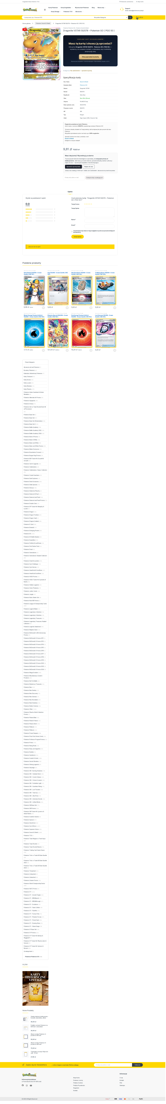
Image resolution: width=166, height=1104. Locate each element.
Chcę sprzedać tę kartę (90, 57)
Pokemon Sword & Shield (43, 23)
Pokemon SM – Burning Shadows (34, 771)
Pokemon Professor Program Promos (35, 739)
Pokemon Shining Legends (32, 764)
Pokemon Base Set (30, 414)
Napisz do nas (88, 166)
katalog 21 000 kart (77, 170)
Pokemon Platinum (30, 727)
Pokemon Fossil (29, 549)
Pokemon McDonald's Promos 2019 (35, 660)
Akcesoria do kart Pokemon (32, 367)
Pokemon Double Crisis (31, 503)
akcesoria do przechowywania (106, 170)
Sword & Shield (84, 81)
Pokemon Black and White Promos (35, 446)
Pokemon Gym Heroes (31, 567)
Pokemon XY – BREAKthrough (33, 901)
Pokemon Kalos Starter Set (32, 597)
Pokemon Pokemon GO (69, 28)
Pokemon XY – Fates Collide (33, 907)
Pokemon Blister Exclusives (33, 449)
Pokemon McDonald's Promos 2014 (35, 644)
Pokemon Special (30, 820)
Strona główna (26, 23)
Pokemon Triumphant (31, 871)
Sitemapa (122, 1085)
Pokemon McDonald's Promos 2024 (35, 669)
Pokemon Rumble (30, 752)
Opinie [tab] (70, 192)
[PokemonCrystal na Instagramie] (27, 1086)
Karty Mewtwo (29, 386)
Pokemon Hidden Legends (33, 585)
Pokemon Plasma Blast (31, 717)
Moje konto (141, 1)
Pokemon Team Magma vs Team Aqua (34, 839)
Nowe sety (101, 7)
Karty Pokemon (53, 7)
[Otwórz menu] (45, 10)
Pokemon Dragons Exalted (32, 521)
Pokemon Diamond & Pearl (33, 494)
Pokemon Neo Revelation (32, 699)
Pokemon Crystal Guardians (33, 475)
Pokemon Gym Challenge (32, 564)
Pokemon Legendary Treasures (34, 618)
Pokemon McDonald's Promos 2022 (35, 663)
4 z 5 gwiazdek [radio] (89, 204)
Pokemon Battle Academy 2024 (34, 433)
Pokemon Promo (30, 742)
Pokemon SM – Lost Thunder (33, 789)
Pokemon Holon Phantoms (32, 588)
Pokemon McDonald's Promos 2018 (35, 657)
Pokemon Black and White (32, 443)
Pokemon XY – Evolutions (32, 904)
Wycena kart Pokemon (82, 7)
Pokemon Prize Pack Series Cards (35, 736)
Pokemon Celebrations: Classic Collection (35, 471)
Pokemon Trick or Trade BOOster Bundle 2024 (35, 867)
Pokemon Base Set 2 (31, 424)
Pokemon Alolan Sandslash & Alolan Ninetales (34, 393)
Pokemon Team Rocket (31, 844)
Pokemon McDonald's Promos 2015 (35, 647)
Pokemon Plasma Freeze (32, 720)
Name (73, 219)
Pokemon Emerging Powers (33, 530)
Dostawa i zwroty (78, 1080)
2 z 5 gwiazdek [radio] (86, 204)
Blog (93, 7)
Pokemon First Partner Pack (33, 546)
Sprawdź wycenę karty (73, 166)
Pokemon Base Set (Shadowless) (33, 421)
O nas (121, 1077)
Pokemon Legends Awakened (33, 626)
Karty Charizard (29, 376)
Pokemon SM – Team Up (32, 792)
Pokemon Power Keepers (32, 733)
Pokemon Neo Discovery (32, 693)
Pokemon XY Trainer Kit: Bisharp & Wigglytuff (33, 937)
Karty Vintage (55, 11)
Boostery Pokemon (30, 370)
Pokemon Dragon (30, 511)
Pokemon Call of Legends (32, 464)
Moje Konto (76, 1077)
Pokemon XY (29, 892)
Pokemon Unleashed (31, 877)
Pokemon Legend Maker (32, 609)
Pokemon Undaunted (31, 874)
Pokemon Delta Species (32, 484)
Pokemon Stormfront (31, 823)
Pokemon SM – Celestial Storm (34, 774)
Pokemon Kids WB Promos (32, 600)
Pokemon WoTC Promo (31, 888)
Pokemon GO (83, 85)
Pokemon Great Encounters (33, 561)
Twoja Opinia (75, 208)
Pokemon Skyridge (30, 767)
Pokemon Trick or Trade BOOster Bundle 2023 (35, 861)
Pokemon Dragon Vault (31, 518)
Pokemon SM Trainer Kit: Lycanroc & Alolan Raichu (34, 812)
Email (73, 225)
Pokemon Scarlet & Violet (33, 758)
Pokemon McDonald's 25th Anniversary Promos (35, 634)
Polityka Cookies (78, 1083)
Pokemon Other (30, 709)
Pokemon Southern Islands (32, 816)
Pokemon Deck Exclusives (33, 481)
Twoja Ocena (75, 204)
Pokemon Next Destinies (32, 703)
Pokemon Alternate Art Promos (33, 397)
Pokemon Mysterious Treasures (34, 684)
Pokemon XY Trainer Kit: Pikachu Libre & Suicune (35, 942)
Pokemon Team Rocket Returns (34, 847)
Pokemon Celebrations (31, 467)
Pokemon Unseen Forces (32, 880)
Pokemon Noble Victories (32, 706)
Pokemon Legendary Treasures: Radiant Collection (35, 622)
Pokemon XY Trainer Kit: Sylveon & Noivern (33, 947)
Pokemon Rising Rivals (31, 745)
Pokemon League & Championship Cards (35, 604)
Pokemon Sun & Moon (32, 826)
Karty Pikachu (29, 389)
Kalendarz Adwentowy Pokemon (34, 373)
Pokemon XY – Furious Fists (33, 914)
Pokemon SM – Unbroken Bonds (34, 799)
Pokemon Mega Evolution (32, 672)
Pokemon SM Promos (31, 808)
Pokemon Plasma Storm (32, 723)
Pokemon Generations (31, 552)
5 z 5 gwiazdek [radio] (91, 204)
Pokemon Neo (29, 687)
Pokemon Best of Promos (32, 436)
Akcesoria (78, 11)
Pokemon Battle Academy (32, 427)
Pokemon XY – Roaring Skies (33, 923)
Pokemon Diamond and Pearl (33, 497)
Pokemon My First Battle (32, 681)
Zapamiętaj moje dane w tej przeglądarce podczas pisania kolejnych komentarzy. (94, 231)
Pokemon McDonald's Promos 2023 (35, 666)
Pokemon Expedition (31, 540)
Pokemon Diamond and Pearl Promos (35, 500)
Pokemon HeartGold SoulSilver (34, 573)
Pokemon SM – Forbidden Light (34, 783)
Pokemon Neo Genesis (31, 696)
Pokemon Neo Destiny (31, 690)
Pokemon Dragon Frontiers (32, 515)
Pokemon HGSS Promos (31, 576)
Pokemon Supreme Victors (33, 829)
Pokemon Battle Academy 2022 (34, 430)
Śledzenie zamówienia (127, 1)
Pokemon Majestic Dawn (32, 629)
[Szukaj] (130, 17)
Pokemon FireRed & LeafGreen (34, 543)
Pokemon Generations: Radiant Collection (35, 556)
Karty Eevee (28, 379)
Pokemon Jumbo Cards (32, 591)
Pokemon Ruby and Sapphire (33, 749)
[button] (59, 29)
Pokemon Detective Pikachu (33, 491)
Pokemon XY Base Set (31, 929)
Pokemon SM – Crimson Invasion (34, 780)
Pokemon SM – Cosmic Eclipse (34, 777)
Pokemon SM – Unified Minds (33, 802)
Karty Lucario (28, 383)
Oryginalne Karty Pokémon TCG (30, 1)
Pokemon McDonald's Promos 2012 (35, 641)
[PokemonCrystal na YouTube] (31, 1086)
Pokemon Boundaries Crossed (34, 452)
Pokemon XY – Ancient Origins (33, 895)
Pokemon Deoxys (30, 488)
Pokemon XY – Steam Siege (33, 926)
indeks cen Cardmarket (90, 170)
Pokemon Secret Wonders (32, 761)
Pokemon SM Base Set (31, 805)
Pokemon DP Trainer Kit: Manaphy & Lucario (34, 507)
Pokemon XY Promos (31, 932)
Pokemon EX (29, 533)
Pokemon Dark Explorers (32, 478)
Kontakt (75, 1090)
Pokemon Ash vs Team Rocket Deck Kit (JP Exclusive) (35, 408)
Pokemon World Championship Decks (34, 884)
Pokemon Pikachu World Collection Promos (33, 713)
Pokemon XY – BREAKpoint (33, 898)
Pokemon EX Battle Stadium (33, 537)
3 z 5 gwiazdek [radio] (88, 204)
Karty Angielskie (66, 7)
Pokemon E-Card (30, 524)
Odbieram (137, 1065)
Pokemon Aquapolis (31, 400)
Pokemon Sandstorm (31, 755)
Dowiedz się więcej (42, 307)
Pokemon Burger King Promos (33, 455)
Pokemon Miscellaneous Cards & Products (33, 677)
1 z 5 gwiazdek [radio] (85, 204)
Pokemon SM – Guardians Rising (34, 786)
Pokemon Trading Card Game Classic (34, 851)
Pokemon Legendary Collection (34, 612)
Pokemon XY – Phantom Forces (34, 917)
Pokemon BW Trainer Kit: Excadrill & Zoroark (34, 459)
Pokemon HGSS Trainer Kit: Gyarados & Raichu (35, 580)
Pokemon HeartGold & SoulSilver (34, 570)
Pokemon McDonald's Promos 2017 (35, 653)
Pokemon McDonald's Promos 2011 (34, 638)
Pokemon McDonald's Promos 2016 (34, 650)
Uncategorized (29, 951)
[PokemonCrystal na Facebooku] (23, 1085)
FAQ (121, 1083)
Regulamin (76, 1088)
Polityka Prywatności (79, 1085)
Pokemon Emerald (30, 527)
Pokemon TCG (68, 11)
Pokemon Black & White (32, 440)
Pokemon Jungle (30, 594)
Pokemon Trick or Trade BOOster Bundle (35, 856)
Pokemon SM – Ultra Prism (32, 796)
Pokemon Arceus (30, 403)
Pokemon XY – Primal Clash (33, 920)
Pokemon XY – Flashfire (32, 910)
